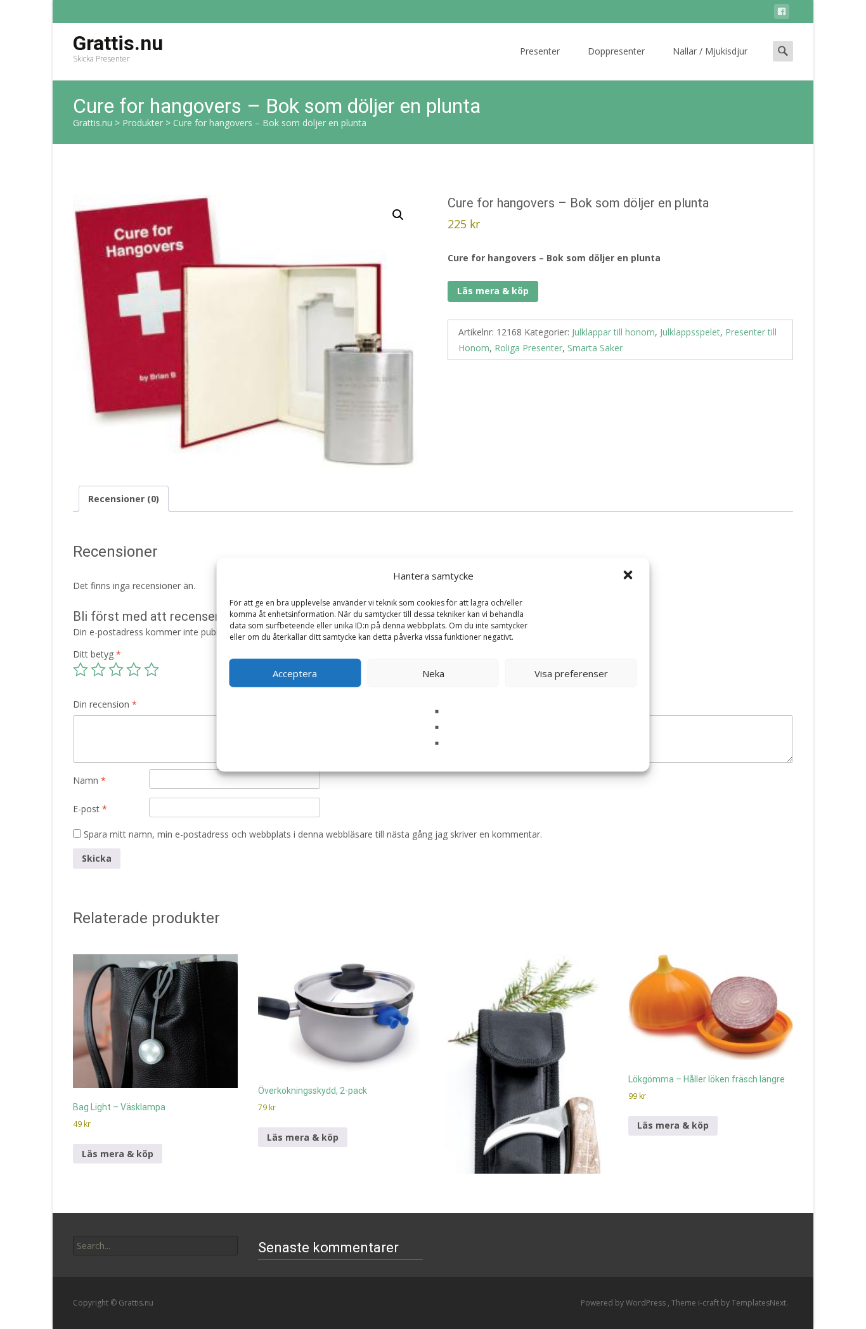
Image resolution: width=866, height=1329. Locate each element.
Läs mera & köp (493, 291)
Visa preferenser (571, 672)
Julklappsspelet (690, 332)
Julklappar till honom (613, 332)
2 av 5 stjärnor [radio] (98, 669)
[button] (629, 575)
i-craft (709, 1302)
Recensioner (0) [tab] (123, 499)
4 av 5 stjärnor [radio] (133, 669)
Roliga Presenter (528, 348)
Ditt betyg (97, 654)
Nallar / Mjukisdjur (710, 51)
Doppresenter (616, 51)
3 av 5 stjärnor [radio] (116, 669)
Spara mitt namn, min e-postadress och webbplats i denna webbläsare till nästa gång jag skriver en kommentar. (313, 834)
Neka (433, 672)
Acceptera (295, 672)
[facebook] (781, 14)
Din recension (105, 704)
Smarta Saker (595, 348)
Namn (89, 780)
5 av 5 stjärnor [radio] (151, 669)
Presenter (540, 51)
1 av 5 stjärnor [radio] (80, 669)
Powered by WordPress (624, 1302)
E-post (90, 809)
